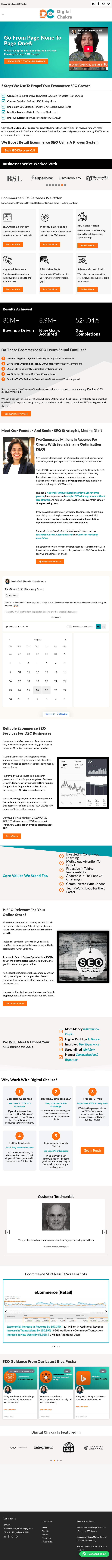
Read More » (10, 1426)
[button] (47, 185)
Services (45, 1535)
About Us (45, 1531)
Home (44, 1527)
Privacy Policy (47, 1542)
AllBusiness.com (64, 534)
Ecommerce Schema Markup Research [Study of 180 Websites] (56, 1415)
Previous (7, 1240)
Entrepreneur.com (45, 534)
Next (104, 1240)
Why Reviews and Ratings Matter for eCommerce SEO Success (19, 1415)
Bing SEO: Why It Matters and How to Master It (91, 1414)
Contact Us (46, 1538)
